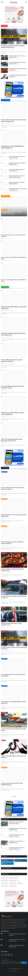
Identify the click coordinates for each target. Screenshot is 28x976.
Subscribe (24, 962)
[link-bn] (14, 14)
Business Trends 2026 (14, 877)
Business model (5, 877)
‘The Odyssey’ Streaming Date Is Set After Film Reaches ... (17, 170)
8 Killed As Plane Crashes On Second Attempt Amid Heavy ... (12, 46)
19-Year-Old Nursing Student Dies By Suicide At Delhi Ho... (17, 63)
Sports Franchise (5, 880)
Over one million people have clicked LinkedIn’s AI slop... (12, 387)
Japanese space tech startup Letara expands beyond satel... (13, 515)
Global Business (5, 886)
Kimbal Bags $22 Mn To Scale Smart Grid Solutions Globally (18, 829)
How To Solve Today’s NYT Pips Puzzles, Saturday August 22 (13, 120)
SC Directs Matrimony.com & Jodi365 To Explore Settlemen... (13, 235)
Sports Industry (5, 883)
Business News (5, 100)
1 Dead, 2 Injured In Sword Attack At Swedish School (13, 729)
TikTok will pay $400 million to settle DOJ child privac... (14, 307)
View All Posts (23, 467)
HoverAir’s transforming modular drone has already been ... (13, 334)
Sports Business (13, 880)
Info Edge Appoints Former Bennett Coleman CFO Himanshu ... (16, 848)
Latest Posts (5, 468)
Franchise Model (13, 883)
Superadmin (3, 49)
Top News (4, 26)
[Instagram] (5, 955)
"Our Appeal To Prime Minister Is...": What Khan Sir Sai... (17, 842)
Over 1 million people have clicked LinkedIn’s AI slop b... (11, 360)
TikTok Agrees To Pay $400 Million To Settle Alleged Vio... (12, 147)
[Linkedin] (8, 955)
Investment (20, 883)
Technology (5, 287)
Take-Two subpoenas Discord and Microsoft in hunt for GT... (11, 440)
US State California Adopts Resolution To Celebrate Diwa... (18, 69)
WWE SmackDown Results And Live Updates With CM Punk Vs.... (17, 176)
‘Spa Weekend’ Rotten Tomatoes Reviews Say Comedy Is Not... (18, 189)
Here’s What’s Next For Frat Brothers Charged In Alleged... (17, 183)
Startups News (5, 196)
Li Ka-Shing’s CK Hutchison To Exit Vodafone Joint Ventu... (16, 835)
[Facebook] (2, 955)
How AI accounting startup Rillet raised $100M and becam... (13, 258)
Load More (14, 796)
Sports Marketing (13, 886)
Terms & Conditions (13, 971)
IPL (18, 880)
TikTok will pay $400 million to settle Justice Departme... (12, 413)
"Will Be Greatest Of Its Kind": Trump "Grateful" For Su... (17, 56)
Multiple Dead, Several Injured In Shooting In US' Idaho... (16, 822)
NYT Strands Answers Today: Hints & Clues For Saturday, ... (17, 157)
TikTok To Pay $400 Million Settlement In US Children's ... (18, 76)
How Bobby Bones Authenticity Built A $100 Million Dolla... (17, 163)
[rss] (11, 955)
